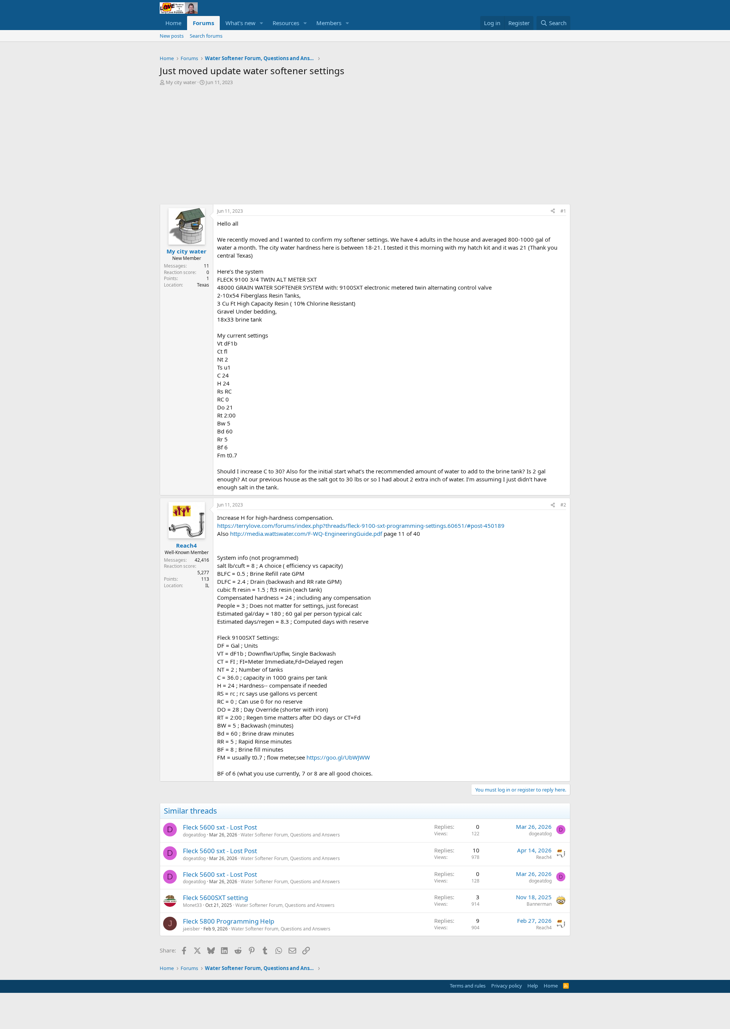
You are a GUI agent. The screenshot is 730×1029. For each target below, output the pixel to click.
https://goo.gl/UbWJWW (338, 757)
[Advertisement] (365, 147)
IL (207, 585)
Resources (286, 23)
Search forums (206, 35)
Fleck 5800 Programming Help (228, 921)
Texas (203, 285)
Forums (203, 23)
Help (532, 985)
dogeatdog (194, 834)
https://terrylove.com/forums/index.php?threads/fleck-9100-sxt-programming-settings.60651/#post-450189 (361, 525)
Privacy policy (506, 985)
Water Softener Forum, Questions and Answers (290, 834)
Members (328, 23)
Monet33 (192, 905)
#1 (563, 211)
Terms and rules (468, 985)
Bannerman (539, 904)
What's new (240, 23)
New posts (172, 35)
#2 (563, 505)
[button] (261, 23)
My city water (181, 82)
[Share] (553, 211)
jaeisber (191, 928)
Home (173, 23)
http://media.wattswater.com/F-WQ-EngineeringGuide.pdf (306, 533)
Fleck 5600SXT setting (215, 897)
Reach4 (544, 857)
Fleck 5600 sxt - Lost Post (220, 827)
